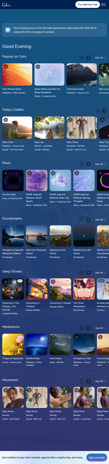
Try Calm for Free (87, 4)
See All (99, 57)
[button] (54, 30)
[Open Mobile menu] (103, 4)
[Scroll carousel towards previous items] (81, 57)
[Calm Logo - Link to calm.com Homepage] (6, 4)
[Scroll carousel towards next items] (88, 57)
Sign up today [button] (97, 457)
